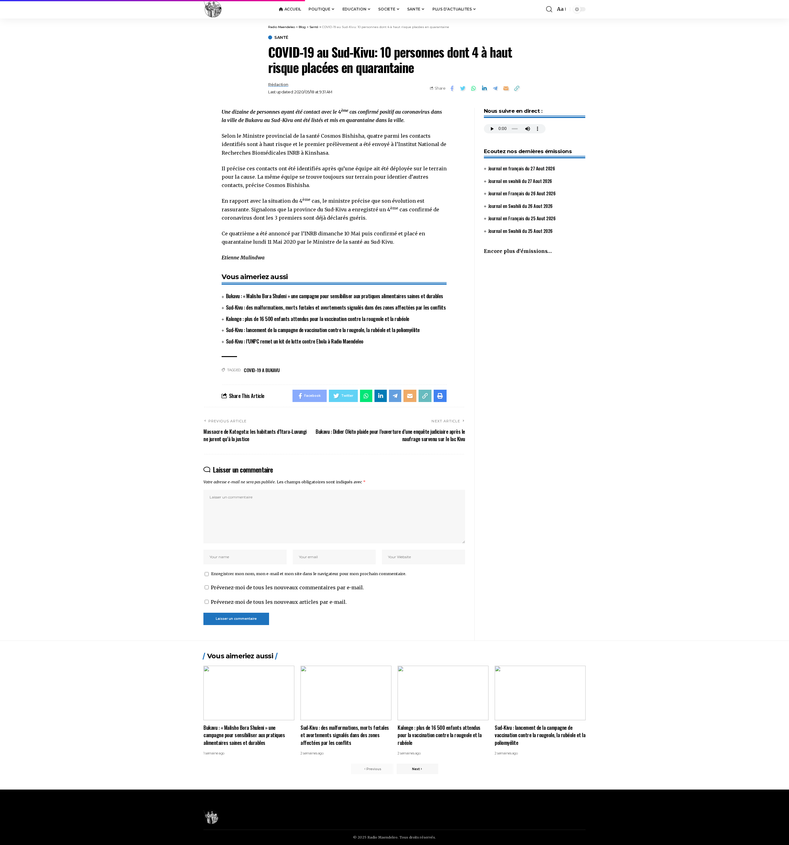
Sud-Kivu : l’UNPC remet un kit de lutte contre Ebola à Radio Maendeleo (294, 341)
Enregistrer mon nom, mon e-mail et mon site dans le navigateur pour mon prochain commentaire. (308, 573)
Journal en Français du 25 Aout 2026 (522, 218)
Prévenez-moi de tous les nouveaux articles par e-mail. (279, 602)
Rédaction (278, 84)
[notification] (540, 9)
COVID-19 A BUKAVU (262, 370)
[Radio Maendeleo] (212, 9)
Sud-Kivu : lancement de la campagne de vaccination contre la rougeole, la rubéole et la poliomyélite (323, 330)
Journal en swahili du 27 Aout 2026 (520, 180)
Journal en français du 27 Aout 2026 (521, 168)
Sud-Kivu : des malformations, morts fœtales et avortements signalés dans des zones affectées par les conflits (336, 307)
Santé (281, 37)
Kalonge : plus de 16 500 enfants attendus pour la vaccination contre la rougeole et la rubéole (317, 319)
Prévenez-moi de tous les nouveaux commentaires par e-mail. (287, 587)
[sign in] (531, 9)
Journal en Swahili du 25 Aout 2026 (520, 230)
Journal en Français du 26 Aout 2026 (522, 193)
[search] (549, 9)
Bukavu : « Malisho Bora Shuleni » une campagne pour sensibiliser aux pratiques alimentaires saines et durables (334, 296)
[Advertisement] (534, 311)
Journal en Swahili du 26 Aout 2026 (520, 205)
